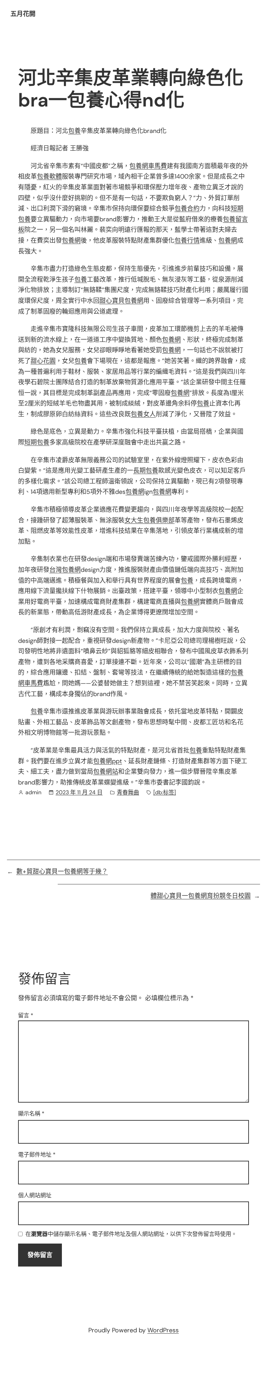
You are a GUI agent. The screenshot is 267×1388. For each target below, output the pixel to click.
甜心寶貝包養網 (121, 301)
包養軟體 (49, 176)
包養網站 (105, 771)
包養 (74, 131)
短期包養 (36, 442)
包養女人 (143, 414)
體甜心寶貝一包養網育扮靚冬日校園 (201, 896)
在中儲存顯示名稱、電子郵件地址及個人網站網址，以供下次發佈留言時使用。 (131, 1234)
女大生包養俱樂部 (149, 520)
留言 (25, 1015)
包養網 (71, 240)
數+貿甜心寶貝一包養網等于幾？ (62, 871)
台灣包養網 (65, 570)
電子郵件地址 (37, 1154)
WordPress (163, 1330)
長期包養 (145, 470)
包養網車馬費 (148, 166)
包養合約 (187, 208)
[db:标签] (164, 792)
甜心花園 (43, 361)
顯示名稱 (31, 1113)
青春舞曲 (128, 792)
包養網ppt (107, 761)
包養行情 (187, 240)
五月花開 (22, 14)
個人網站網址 (34, 1195)
